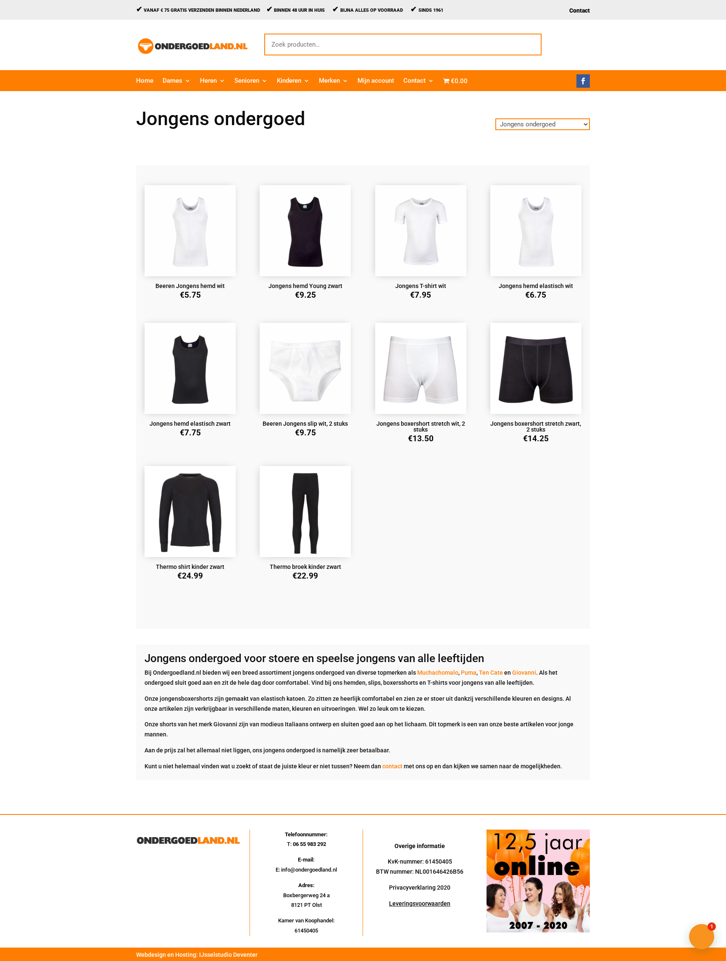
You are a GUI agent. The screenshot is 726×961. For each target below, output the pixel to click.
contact (392, 766)
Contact (579, 11)
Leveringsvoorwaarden (419, 903)
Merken (329, 81)
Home (144, 81)
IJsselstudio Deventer (228, 954)
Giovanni (524, 672)
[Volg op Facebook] (583, 81)
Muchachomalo (437, 672)
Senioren (246, 81)
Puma (468, 672)
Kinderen (289, 81)
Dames (172, 81)
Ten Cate (491, 672)
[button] (701, 936)
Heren (208, 81)
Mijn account (376, 81)
